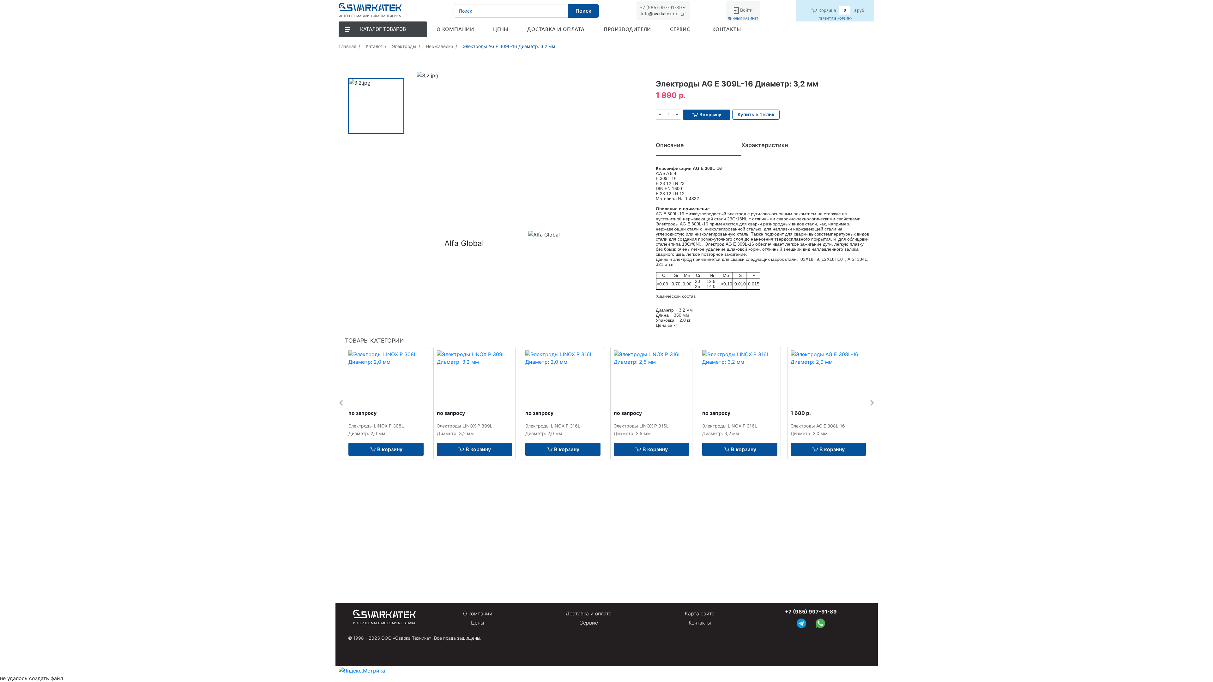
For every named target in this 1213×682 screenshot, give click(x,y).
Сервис (588, 622)
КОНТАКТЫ (726, 29)
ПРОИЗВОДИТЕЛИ (627, 29)
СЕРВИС (680, 29)
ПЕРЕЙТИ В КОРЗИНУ (835, 18)
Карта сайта (700, 613)
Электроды (404, 46)
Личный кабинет (743, 18)
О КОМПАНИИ (455, 29)
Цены (477, 622)
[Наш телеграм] (801, 622)
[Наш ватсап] (820, 622)
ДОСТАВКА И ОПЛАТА (556, 29)
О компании (477, 613)
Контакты (700, 622)
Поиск (583, 11)
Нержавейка (439, 46)
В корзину (389, 449)
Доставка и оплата (589, 613)
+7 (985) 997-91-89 (661, 7)
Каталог (374, 46)
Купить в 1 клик (756, 114)
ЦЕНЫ (500, 29)
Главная (347, 46)
